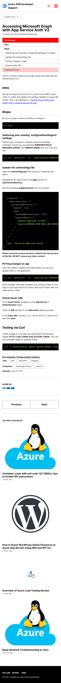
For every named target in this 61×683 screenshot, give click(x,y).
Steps (7, 49)
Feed (24, 673)
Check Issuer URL (13, 65)
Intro (6, 44)
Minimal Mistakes (32, 677)
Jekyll (21, 677)
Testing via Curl (11, 70)
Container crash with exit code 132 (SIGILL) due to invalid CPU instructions (30, 475)
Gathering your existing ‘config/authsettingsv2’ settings (30, 53)
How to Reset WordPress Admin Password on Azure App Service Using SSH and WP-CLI (29, 546)
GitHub (15, 673)
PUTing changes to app (16, 61)
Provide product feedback (28, 357)
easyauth (23, 360)
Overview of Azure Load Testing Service (25, 590)
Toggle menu (9, 17)
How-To (39, 366)
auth (13, 360)
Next (44, 404)
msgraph (34, 360)
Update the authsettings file (18, 57)
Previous (16, 404)
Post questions (8, 357)
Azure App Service (24, 366)
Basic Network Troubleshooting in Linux (25, 649)
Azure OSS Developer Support (20, 6)
